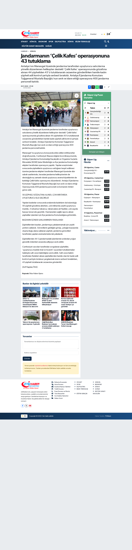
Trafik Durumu (59, 389)
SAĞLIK (48, 46)
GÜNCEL (33, 42)
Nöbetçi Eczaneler (60, 382)
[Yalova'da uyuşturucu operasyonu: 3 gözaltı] (31, 315)
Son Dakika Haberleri (61, 396)
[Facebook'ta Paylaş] (89, 87)
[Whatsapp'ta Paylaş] (97, 87)
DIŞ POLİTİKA (60, 42)
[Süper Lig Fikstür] (108, 161)
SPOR (51, 42)
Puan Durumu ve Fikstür (62, 391)
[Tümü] (108, 230)
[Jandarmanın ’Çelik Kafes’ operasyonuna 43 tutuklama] (50, 109)
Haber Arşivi (58, 398)
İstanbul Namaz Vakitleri (62, 386)
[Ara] (105, 42)
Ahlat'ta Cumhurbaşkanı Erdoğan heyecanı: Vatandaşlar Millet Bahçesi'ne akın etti (30, 302)
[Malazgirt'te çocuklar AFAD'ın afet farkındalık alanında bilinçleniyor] (51, 292)
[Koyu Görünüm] (108, 42)
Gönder (27, 358)
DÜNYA (71, 42)
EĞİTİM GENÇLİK (82, 393)
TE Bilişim (108, 416)
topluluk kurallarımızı (41, 365)
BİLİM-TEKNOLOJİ (82, 42)
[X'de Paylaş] (93, 87)
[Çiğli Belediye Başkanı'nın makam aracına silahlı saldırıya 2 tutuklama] (51, 315)
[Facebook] (22, 405)
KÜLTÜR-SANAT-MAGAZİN (33, 46)
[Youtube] (30, 405)
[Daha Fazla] (101, 87)
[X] (26, 405)
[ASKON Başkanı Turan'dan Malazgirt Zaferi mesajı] (70, 315)
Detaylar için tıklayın (96, 152)
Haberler (24, 51)
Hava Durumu (58, 384)
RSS (25, 416)
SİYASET (24, 42)
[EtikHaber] (30, 34)
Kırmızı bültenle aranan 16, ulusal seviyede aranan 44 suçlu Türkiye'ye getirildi (69, 302)
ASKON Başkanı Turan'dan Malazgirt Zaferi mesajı (69, 324)
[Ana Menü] (105, 46)
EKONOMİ (42, 42)
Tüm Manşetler (59, 393)
